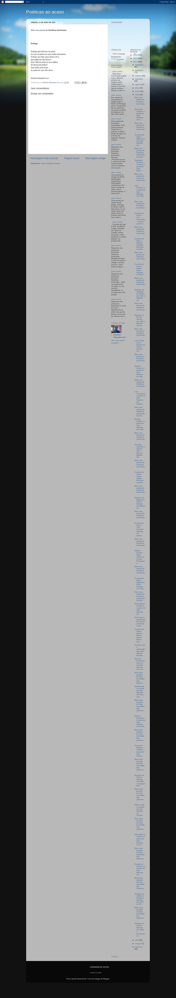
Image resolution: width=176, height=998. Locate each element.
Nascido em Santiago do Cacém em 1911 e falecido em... (140, 295)
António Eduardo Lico (120, 336)
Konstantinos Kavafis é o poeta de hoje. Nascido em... (140, 609)
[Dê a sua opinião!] (78, 82)
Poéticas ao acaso (45, 12)
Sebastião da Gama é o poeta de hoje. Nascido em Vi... (140, 840)
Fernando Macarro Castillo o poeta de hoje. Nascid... (139, 751)
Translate (120, 59)
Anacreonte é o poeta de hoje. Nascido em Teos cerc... (139, 691)
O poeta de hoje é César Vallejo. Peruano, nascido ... (140, 477)
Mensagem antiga (95, 158)
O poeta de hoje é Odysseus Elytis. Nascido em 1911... (140, 583)
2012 (135, 62)
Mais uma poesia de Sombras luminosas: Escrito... (140, 411)
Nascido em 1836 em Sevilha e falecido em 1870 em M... (139, 899)
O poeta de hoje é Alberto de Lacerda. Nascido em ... (140, 140)
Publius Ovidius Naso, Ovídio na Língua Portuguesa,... (140, 557)
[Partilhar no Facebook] (83, 82)
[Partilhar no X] (80, 82)
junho (137, 91)
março (138, 944)
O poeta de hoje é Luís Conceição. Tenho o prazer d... (140, 218)
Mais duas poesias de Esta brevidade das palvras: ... (140, 678)
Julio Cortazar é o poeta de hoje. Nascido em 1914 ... (140, 192)
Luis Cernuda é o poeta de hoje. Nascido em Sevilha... (140, 398)
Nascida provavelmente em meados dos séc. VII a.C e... (140, 664)
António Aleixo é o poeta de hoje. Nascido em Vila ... (140, 371)
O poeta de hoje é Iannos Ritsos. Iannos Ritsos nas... (139, 635)
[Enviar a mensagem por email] (75, 82)
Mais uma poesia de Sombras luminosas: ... (140, 102)
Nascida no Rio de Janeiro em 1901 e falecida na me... (140, 320)
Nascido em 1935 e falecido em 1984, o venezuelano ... (140, 929)
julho (137, 88)
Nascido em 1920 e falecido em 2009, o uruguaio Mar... (140, 780)
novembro (139, 70)
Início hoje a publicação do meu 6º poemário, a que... (140, 621)
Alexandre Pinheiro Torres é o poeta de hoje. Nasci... (140, 165)
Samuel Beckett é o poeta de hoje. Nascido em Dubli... (140, 721)
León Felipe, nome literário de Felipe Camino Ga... (140, 346)
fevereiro (138, 947)
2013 (135, 58)
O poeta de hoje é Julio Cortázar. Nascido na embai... (139, 529)
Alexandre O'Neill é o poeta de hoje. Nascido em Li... (140, 114)
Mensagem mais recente (44, 158)
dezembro (139, 65)
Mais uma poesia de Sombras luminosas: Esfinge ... (140, 596)
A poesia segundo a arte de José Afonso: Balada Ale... (140, 451)
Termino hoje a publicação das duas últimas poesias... (140, 650)
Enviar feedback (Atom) (50, 163)
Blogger (106, 979)
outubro (138, 76)
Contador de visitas (95, 972)
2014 (135, 55)
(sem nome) (117, 71)
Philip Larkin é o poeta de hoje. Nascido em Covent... (139, 810)
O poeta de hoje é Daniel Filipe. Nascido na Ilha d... (140, 269)
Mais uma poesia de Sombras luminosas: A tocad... (140, 153)
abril (137, 940)
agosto (138, 84)
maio (137, 95)
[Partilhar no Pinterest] (85, 82)
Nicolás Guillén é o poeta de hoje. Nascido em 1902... (140, 424)
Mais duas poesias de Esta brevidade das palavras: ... (140, 706)
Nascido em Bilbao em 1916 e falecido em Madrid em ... (140, 503)
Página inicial (71, 158)
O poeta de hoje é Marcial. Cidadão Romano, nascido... (139, 244)
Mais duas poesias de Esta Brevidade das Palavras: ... (140, 884)
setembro (139, 79)
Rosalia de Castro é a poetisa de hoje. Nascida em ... (140, 869)
